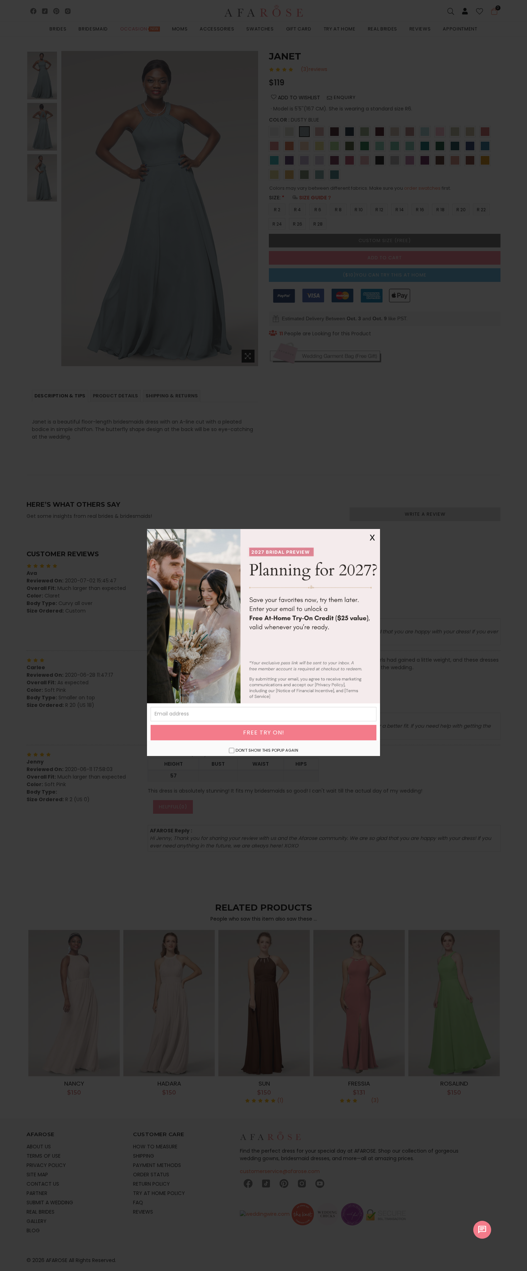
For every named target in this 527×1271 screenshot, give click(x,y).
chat (482, 1229)
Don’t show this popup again (267, 750)
